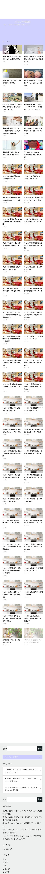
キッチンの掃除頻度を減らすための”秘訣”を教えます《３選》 (33, 456)
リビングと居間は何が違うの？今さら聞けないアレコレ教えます (33, 365)
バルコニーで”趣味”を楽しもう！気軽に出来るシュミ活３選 (33, 666)
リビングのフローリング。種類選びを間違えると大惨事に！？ (33, 341)
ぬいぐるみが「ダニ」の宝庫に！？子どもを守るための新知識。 (33, 61)
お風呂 (5, 845)
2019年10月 (7, 832)
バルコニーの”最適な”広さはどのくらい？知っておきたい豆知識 (12, 666)
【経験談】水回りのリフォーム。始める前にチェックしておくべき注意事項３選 (12, 109)
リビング (5, 160)
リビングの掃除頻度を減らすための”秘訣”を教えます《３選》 (33, 224)
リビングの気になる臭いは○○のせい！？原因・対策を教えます (12, 341)
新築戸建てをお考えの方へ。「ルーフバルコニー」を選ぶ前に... (21, 762)
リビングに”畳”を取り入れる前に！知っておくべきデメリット (12, 365)
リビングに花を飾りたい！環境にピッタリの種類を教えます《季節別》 (12, 317)
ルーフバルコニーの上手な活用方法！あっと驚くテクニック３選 (33, 109)
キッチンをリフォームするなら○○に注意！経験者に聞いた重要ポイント (12, 525)
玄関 (4, 861)
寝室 (4, 842)
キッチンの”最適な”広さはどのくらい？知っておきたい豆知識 (12, 432)
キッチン (5, 392)
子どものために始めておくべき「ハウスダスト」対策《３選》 (33, 133)
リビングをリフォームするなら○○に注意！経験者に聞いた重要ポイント (12, 293)
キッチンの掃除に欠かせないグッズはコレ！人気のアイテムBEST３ (33, 525)
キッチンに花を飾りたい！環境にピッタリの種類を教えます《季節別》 (12, 549)
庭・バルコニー (7, 624)
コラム (4, 40)
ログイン (6, 871)
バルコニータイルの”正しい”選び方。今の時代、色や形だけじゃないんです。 (12, 85)
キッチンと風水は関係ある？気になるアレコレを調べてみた (12, 501)
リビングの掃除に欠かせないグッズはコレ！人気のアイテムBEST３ (33, 293)
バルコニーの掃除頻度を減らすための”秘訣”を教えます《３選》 (33, 690)
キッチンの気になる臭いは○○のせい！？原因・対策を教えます (12, 573)
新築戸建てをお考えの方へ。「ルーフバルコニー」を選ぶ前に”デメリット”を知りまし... (33, 85)
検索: (5, 731)
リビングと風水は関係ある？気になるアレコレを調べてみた (12, 269)
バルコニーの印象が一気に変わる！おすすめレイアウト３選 (12, 642)
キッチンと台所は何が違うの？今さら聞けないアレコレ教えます (33, 597)
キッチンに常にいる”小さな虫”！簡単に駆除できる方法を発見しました (12, 597)
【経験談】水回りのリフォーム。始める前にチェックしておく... (21, 753)
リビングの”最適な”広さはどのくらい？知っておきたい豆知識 (12, 200)
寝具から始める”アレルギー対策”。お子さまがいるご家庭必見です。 (33, 38)
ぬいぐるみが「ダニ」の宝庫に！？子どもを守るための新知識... (21, 771)
